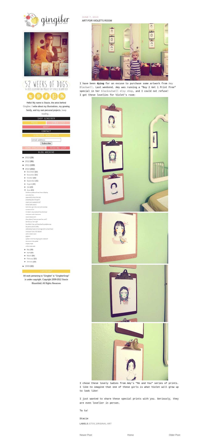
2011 (27, 165)
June (29, 190)
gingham (28, 236)
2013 (27, 157)
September (31, 181)
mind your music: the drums (33, 214)
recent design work (31, 217)
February (30, 258)
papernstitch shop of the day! (33, 197)
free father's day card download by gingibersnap (38, 224)
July (28, 187)
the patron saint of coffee (32, 226)
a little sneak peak (30, 246)
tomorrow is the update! (32, 241)
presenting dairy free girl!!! (33, 199)
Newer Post (86, 435)
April (28, 252)
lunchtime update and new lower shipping (37, 192)
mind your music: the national (33, 231)
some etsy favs (30, 195)
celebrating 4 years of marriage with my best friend (39, 229)
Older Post (174, 435)
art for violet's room (31, 234)
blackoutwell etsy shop (117, 91)
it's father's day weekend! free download (36, 212)
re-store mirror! (30, 209)
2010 (27, 169)
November (31, 175)
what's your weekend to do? (33, 202)
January (30, 262)
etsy (92, 424)
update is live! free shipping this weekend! (37, 239)
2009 (27, 266)
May (28, 249)
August (30, 184)
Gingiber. (27, 106)
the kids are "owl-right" (32, 221)
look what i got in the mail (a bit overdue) (36, 207)
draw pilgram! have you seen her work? (36, 219)
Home (130, 435)
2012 (27, 161)
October (30, 178)
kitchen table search (31, 204)
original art (104, 424)
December (31, 172)
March (29, 255)
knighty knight (29, 243)
